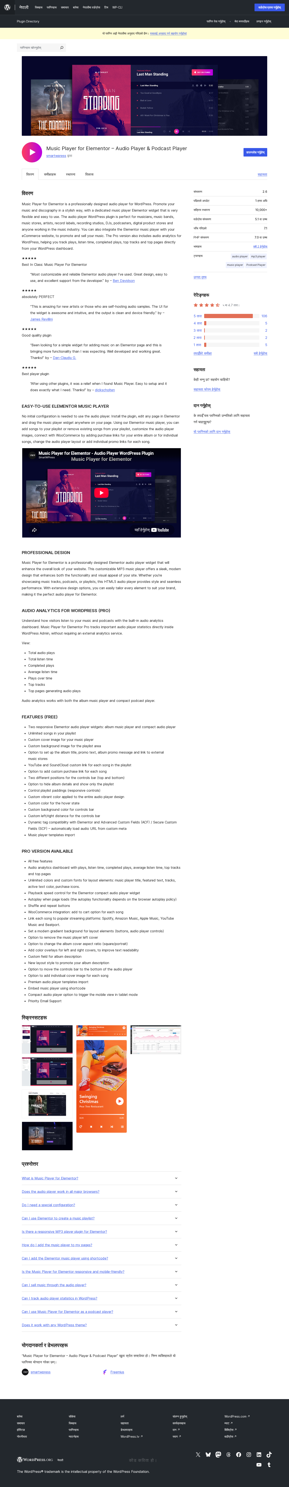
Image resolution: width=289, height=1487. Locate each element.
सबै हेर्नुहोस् (260, 353)
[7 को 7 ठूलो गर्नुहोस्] (175, 1031)
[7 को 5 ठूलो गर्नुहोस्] (121, 1031)
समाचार (21, 1423)
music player (235, 264)
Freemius (117, 1372)
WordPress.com (237, 1416)
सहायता (262, 174)
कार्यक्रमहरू (179, 1423)
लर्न (122, 1416)
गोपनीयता (22, 1436)
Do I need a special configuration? (48, 1205)
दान (176, 1430)
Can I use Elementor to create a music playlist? (58, 1218)
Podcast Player (256, 264)
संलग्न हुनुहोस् (180, 1416)
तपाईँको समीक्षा (203, 353)
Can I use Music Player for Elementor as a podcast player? (67, 1312)
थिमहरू (72, 1423)
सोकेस (72, 1416)
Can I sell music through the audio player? (54, 1285)
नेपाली (60, 1460)
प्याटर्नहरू (74, 1436)
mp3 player (258, 256)
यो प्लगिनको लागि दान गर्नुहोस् (212, 432)
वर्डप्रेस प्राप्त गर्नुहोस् (270, 7)
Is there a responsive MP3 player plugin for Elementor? (64, 1232)
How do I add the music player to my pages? (57, 1245)
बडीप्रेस (230, 1436)
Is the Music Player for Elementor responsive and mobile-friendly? (73, 1272)
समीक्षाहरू (50, 174)
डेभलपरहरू (126, 1430)
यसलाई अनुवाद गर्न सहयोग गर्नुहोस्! (168, 33)
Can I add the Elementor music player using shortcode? (65, 1258)
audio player (240, 256)
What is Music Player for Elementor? (50, 1178)
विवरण (30, 174)
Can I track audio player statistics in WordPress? (59, 1298)
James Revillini (41, 319)
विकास (89, 174)
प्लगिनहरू (74, 1430)
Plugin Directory (28, 21)
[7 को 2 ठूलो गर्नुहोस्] (67, 1063)
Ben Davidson (124, 281)
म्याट (228, 1423)
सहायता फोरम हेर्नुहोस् (207, 389)
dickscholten (105, 390)
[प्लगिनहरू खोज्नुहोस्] (62, 47)
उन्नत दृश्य (200, 277)
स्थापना (70, 174)
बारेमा (19, 1416)
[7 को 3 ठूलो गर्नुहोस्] (67, 1095)
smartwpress (56, 156)
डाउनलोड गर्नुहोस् (255, 152)
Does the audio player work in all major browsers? (60, 1192)
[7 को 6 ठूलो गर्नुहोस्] (121, 1046)
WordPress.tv (132, 1436)
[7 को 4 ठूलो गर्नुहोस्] (67, 1127)
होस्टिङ (21, 1430)
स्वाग (177, 1436)
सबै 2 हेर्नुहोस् (260, 246)
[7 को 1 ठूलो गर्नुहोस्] (67, 1031)
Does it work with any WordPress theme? (54, 1325)
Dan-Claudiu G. (64, 358)
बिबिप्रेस (230, 1430)
